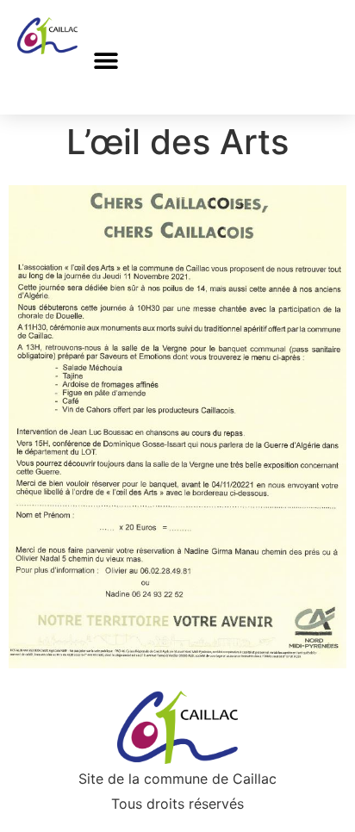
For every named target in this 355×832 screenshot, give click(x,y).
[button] (105, 60)
